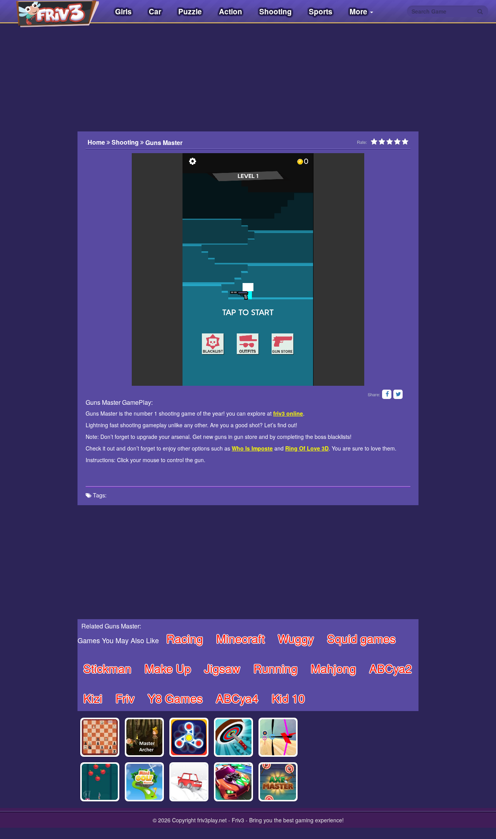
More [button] (359, 11)
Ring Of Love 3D (307, 448)
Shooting (275, 11)
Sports (320, 11)
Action (230, 11)
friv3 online (288, 413)
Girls (123, 11)
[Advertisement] (39, 184)
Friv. (50, 11)
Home (97, 142)
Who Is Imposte (252, 448)
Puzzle (190, 11)
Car (155, 11)
